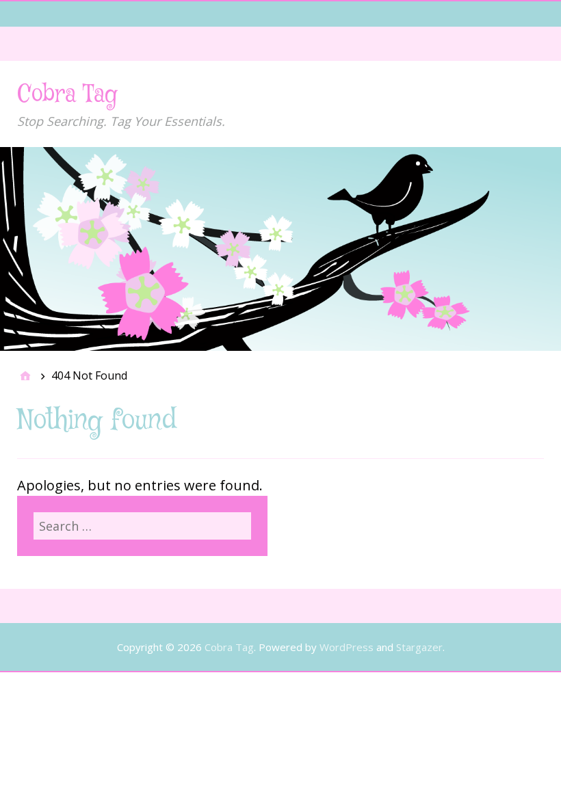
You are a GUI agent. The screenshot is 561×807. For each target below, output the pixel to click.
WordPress (346, 647)
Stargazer (419, 647)
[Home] (25, 375)
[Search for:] (142, 526)
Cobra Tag (67, 95)
